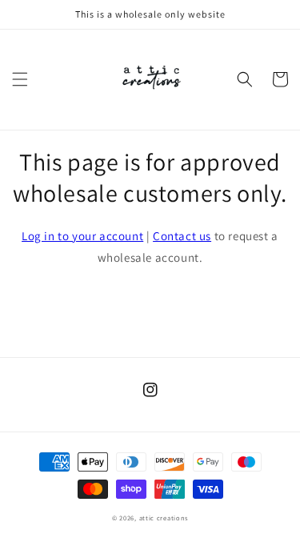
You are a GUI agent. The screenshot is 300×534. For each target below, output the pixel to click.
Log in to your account (82, 235)
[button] (20, 79)
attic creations (164, 517)
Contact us (182, 235)
